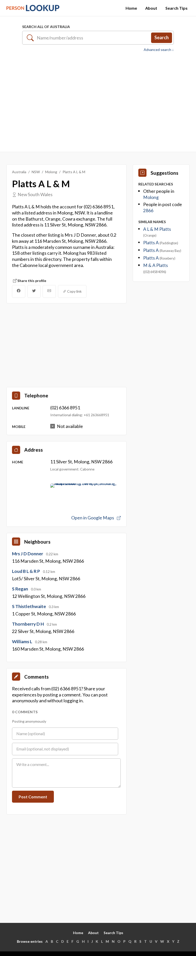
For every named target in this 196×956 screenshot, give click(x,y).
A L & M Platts (157, 229)
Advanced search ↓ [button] (159, 50)
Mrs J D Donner (28, 553)
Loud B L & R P (26, 571)
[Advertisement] (98, 102)
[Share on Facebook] (18, 291)
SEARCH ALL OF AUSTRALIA (46, 26)
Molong (51, 172)
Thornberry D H (28, 624)
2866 (148, 210)
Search (161, 37)
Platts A (151, 242)
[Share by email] (49, 291)
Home (131, 8)
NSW (36, 172)
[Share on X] (34, 291)
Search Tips (176, 8)
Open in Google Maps (93, 517)
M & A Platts (155, 265)
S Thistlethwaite (29, 606)
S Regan (20, 588)
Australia (19, 172)
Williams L (22, 641)
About (151, 8)
